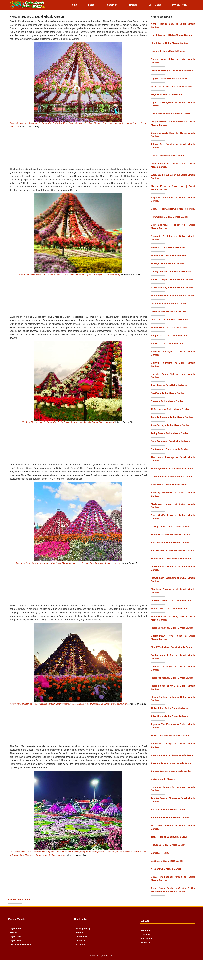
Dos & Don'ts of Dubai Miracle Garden (171, 114)
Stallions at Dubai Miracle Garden (168, 809)
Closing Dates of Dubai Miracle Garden (171, 771)
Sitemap (80, 932)
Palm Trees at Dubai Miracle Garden (169, 385)
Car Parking (155, 5)
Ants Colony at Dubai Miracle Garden (170, 425)
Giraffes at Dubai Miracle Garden (168, 393)
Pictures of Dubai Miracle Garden (168, 845)
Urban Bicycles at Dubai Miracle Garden (172, 477)
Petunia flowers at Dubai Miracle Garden (172, 417)
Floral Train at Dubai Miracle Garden (169, 608)
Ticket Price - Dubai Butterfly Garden (170, 708)
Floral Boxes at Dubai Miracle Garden (170, 534)
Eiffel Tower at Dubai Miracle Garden (170, 542)
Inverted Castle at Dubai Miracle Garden (171, 600)
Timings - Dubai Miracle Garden (167, 263)
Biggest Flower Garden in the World (169, 78)
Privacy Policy (179, 5)
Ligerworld (15, 928)
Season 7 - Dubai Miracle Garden (168, 247)
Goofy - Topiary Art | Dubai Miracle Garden (173, 209)
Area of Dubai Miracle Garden (166, 869)
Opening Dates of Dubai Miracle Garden (171, 763)
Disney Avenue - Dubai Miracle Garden (171, 271)
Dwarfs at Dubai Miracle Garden (167, 155)
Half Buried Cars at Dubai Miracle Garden (172, 550)
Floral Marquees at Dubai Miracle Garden (172, 628)
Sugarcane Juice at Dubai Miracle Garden (172, 755)
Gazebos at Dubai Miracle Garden (168, 311)
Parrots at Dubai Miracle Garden (167, 343)
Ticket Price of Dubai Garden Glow (169, 837)
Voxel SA (80, 944)
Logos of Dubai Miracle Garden (167, 861)
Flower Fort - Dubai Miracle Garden (169, 255)
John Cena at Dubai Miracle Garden (169, 319)
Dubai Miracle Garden (21, 944)
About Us (80, 940)
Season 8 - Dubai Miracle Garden (168, 51)
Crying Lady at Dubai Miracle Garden (170, 526)
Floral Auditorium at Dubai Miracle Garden (173, 295)
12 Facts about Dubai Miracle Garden (170, 409)
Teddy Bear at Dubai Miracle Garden (169, 433)
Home (74, 5)
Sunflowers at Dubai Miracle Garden (169, 449)
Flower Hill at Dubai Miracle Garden (169, 327)
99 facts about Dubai (19, 899)
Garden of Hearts (160, 853)
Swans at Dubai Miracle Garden (167, 401)
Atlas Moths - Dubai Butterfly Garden (170, 716)
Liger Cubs (15, 940)
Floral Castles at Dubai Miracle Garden (171, 558)
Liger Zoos (15, 936)
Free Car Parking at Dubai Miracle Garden (172, 70)
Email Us (146, 942)
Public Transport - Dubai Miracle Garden (172, 279)
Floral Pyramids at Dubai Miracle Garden (172, 469)
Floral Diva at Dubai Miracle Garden (169, 43)
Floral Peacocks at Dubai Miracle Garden (172, 678)
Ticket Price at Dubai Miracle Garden (170, 736)
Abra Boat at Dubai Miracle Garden (169, 485)
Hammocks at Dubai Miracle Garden (169, 217)
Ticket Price (111, 5)
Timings (133, 5)
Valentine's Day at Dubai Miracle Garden (172, 287)
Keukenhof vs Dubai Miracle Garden (170, 817)
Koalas (13, 932)
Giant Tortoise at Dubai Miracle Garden (171, 441)
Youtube (145, 934)
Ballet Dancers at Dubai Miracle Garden (171, 35)
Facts (91, 5)
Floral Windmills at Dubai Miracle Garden (172, 647)
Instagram (146, 938)
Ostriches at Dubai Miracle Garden (169, 303)
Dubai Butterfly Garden (163, 779)
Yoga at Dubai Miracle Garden (166, 94)
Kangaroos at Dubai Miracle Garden (169, 335)
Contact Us (81, 936)
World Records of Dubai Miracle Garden (171, 86)
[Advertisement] (80, 147)
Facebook (146, 930)
